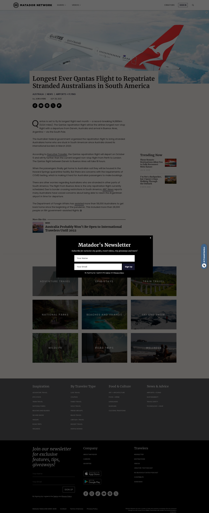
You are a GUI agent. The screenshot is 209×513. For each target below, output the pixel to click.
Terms (108, 273)
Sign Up (128, 266)
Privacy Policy (119, 273)
